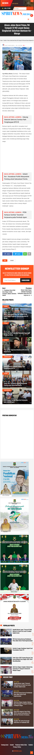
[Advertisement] (17, 159)
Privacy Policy (17, 747)
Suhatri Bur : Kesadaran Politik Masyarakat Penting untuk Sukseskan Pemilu (16, 176)
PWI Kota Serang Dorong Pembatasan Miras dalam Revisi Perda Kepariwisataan (23, 640)
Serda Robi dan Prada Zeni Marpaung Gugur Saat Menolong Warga (17, 334)
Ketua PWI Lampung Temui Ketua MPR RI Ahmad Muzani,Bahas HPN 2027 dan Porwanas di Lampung (22, 713)
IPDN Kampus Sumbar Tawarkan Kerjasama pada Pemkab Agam (15, 214)
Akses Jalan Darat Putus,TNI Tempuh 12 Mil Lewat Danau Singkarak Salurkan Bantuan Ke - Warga (16, 316)
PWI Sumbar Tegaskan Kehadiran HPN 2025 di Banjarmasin (16, 351)
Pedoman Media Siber (21, 745)
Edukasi (6, 374)
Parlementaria (7, 390)
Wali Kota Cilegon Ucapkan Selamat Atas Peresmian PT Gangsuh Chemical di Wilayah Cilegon (22, 669)
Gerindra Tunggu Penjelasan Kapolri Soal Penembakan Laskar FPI (22, 649)
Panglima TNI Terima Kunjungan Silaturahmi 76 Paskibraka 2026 (21, 722)
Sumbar (12, 261)
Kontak (12, 745)
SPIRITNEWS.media (17, 751)
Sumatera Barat (7, 357)
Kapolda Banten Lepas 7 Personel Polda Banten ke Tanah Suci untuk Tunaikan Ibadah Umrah (22, 631)
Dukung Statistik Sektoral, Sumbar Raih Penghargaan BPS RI (16, 119)
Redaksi (31, 745)
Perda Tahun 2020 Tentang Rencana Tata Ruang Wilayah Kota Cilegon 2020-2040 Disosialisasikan (23, 659)
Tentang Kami (4, 745)
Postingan (17, 9)
